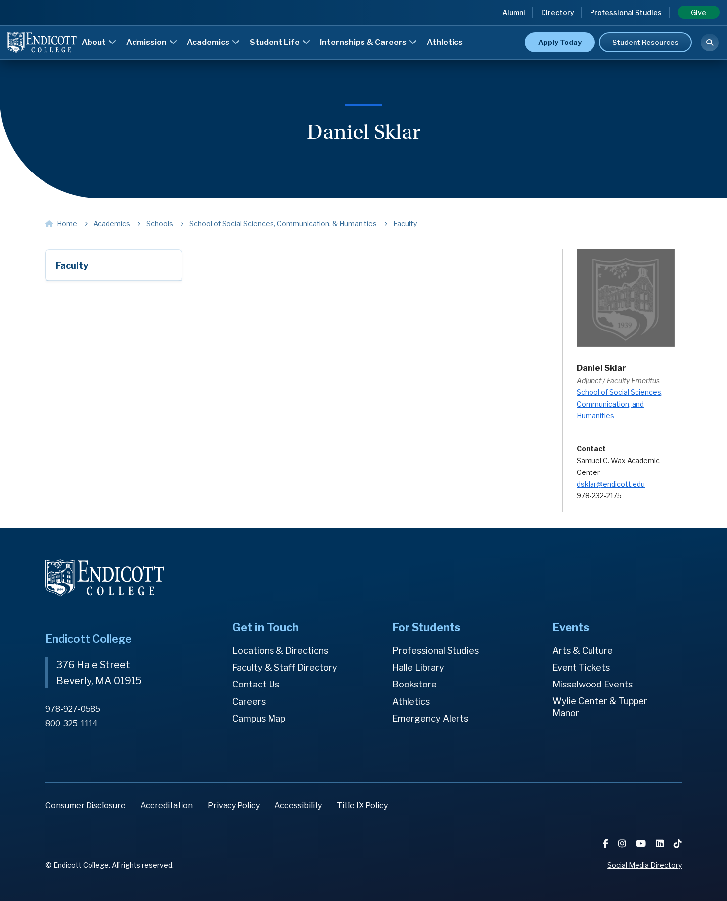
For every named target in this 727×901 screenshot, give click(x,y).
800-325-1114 (71, 723)
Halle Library (418, 667)
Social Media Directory (644, 865)
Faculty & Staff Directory (284, 667)
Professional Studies (626, 12)
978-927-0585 (72, 709)
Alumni (513, 12)
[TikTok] (678, 843)
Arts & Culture (582, 650)
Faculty (72, 265)
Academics (209, 42)
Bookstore (414, 684)
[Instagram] (623, 843)
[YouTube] (642, 843)
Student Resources (645, 42)
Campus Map (258, 718)
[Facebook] (606, 843)
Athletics (445, 42)
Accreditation (166, 805)
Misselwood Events (592, 684)
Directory (557, 12)
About (94, 42)
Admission (147, 42)
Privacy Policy (234, 805)
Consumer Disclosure (85, 805)
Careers (249, 701)
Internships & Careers (364, 42)
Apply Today (560, 42)
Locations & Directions (280, 650)
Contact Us (255, 684)
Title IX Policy (362, 805)
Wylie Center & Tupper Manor (599, 707)
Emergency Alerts (430, 718)
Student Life (275, 42)
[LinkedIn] (661, 843)
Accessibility (298, 805)
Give (698, 12)
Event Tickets (581, 667)
